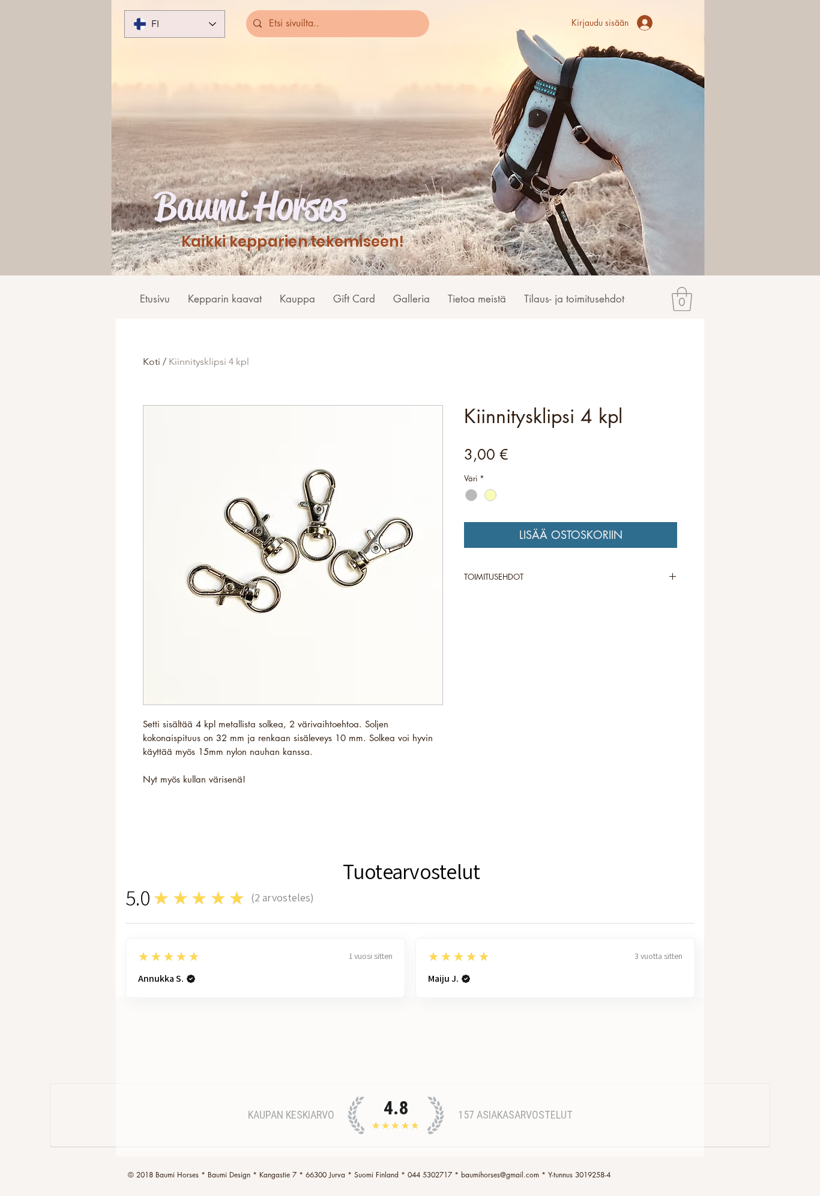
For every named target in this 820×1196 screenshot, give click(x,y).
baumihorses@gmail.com (500, 1175)
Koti (151, 361)
